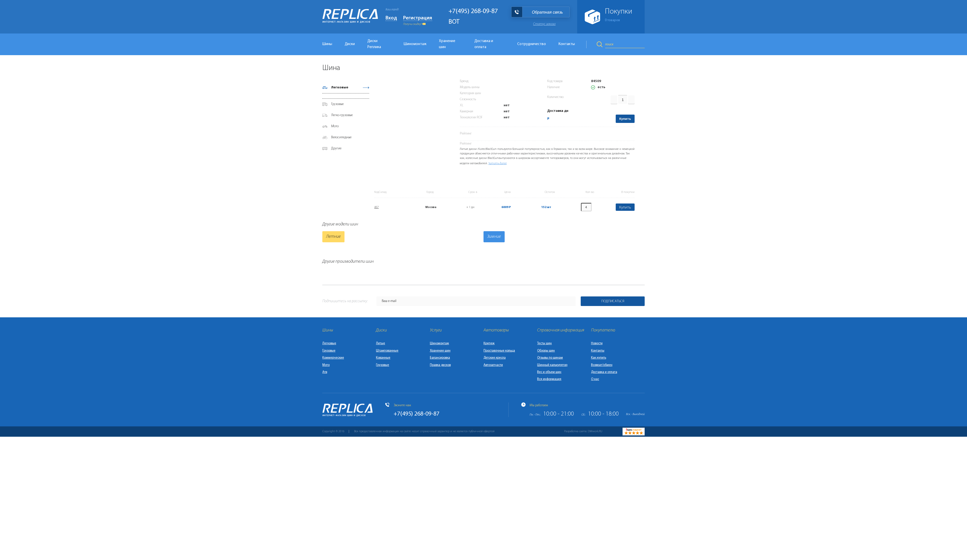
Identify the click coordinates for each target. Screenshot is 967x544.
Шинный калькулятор (552, 365)
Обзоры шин (546, 350)
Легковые (339, 87)
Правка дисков (440, 365)
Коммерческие (333, 357)
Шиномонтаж (415, 44)
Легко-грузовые (342, 115)
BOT (454, 22)
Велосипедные (341, 137)
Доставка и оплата (483, 44)
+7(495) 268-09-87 (473, 11)
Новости (597, 343)
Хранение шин (447, 44)
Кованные (383, 357)
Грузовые (337, 104)
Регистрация (417, 18)
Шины (327, 44)
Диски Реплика (374, 44)
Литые (380, 343)
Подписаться (612, 301)
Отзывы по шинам (550, 357)
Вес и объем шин (549, 372)
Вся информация (549, 379)
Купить (625, 119)
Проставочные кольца (499, 350)
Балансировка (440, 357)
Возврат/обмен (601, 365)
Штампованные (387, 350)
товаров (612, 20)
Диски (350, 44)
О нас (595, 379)
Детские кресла (495, 357)
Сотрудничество (531, 44)
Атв (324, 372)
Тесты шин (544, 343)
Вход (391, 18)
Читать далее (497, 163)
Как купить (598, 357)
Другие (336, 148)
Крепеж (489, 343)
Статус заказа (544, 24)
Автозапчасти (493, 365)
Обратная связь (547, 12)
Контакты (567, 44)
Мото (335, 126)
